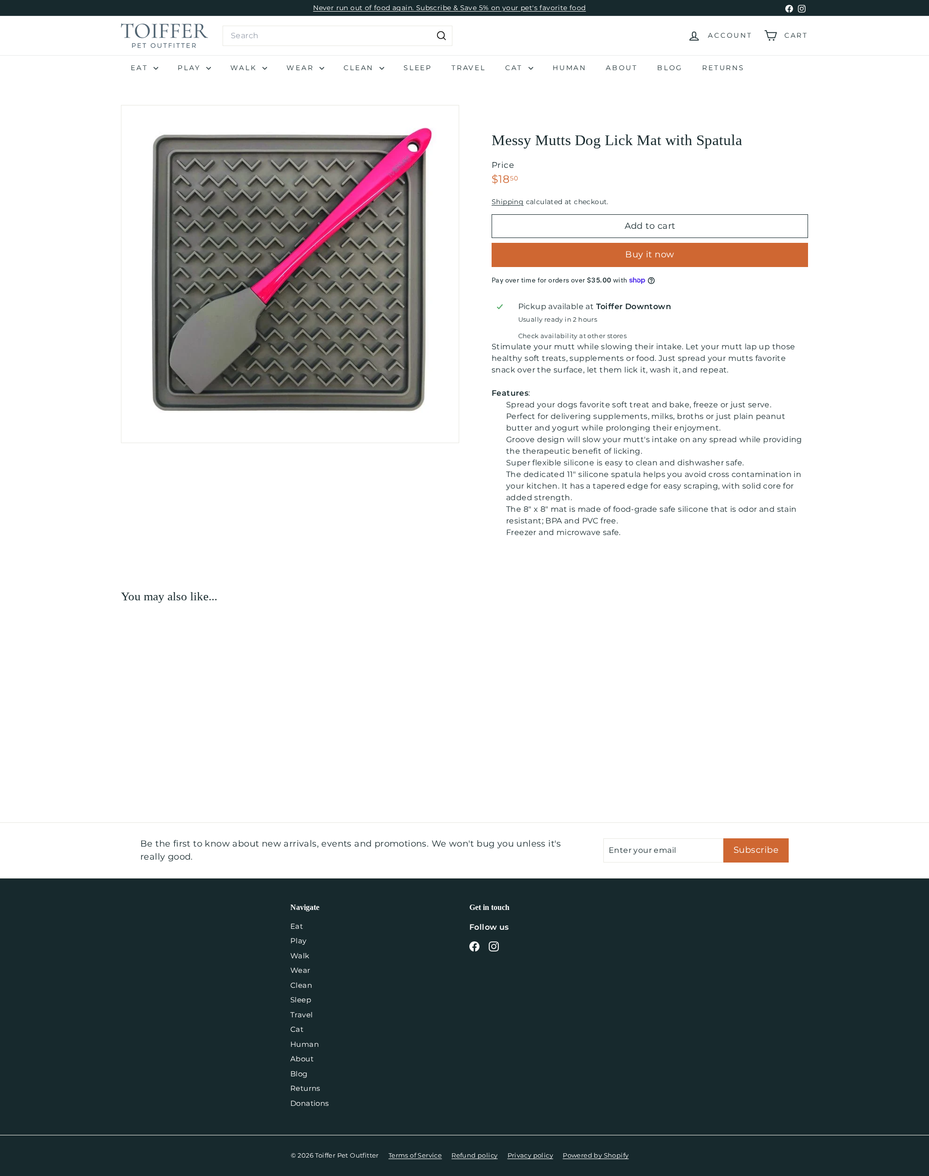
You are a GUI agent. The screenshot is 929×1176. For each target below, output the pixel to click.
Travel (468, 67)
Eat (141, 67)
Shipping (508, 202)
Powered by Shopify (596, 1155)
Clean (360, 67)
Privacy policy (531, 1155)
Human (569, 67)
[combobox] (337, 36)
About (622, 67)
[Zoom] (290, 274)
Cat (515, 67)
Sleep (418, 67)
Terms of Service (415, 1155)
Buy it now (649, 254)
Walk (245, 67)
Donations (309, 1103)
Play (191, 67)
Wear (301, 67)
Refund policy (474, 1155)
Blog (670, 67)
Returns (723, 67)
